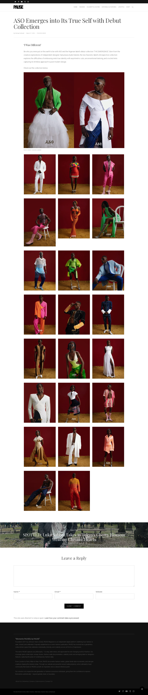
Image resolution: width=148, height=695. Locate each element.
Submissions (40, 681)
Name (17, 592)
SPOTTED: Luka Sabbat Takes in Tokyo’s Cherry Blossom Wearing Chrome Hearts (74, 535)
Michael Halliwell (19, 33)
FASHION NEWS (41, 33)
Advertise (25, 681)
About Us (18, 681)
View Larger (40, 172)
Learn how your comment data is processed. (62, 618)
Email (57, 592)
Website (99, 592)
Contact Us (48, 681)
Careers (32, 681)
